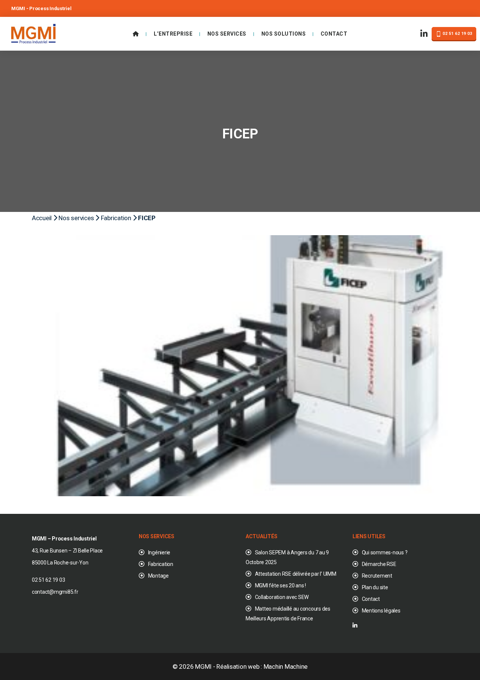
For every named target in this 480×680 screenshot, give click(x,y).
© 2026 (183, 666)
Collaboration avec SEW (282, 597)
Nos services (226, 34)
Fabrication (116, 218)
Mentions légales (381, 611)
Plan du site (375, 587)
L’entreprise (173, 34)
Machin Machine (286, 666)
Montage (158, 576)
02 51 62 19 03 (456, 33)
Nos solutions (283, 34)
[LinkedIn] (424, 34)
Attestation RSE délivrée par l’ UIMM (295, 574)
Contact (334, 34)
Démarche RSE (379, 564)
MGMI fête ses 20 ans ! (280, 585)
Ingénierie (159, 552)
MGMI (203, 666)
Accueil (42, 218)
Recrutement (377, 576)
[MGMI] (33, 33)
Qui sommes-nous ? (384, 552)
